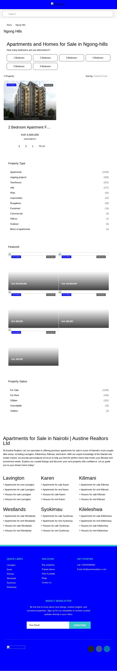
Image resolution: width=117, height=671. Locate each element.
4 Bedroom (97, 57)
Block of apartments (20, 229)
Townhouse (15, 182)
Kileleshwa (90, 509)
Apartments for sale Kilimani (95, 484)
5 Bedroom (19, 66)
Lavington (13, 478)
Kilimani (87, 478)
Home (9, 25)
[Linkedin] (107, 649)
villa (12, 187)
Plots (12, 192)
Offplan (13, 400)
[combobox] (103, 76)
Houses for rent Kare (53, 499)
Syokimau (51, 509)
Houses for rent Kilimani (93, 499)
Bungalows (15, 203)
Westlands (14, 509)
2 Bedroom (45, 57)
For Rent (14, 395)
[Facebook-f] (99, 649)
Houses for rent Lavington (17, 499)
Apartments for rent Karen (56, 489)
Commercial (16, 213)
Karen (47, 478)
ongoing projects (18, 177)
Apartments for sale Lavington (19, 489)
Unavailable (16, 405)
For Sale (14, 390)
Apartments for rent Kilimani (94, 489)
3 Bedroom (71, 57)
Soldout (14, 410)
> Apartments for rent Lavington (18, 484)
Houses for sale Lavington (18, 494)
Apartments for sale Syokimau (58, 516)
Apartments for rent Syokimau (58, 520)
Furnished (15, 208)
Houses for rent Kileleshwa (94, 530)
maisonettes (16, 198)
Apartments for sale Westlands (20, 516)
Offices (13, 218)
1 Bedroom (19, 57)
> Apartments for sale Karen (55, 484)
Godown (14, 224)
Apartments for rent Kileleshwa (96, 520)
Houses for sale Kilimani (93, 494)
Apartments (16, 172)
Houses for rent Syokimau (56, 530)
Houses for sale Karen (54, 494)
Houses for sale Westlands (18, 525)
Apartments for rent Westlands (20, 520)
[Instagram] (91, 649)
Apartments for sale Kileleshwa (96, 516)
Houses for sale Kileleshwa (94, 525)
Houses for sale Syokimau (56, 525)
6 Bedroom (45, 66)
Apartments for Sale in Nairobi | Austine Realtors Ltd (55, 441)
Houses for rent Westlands (18, 530)
